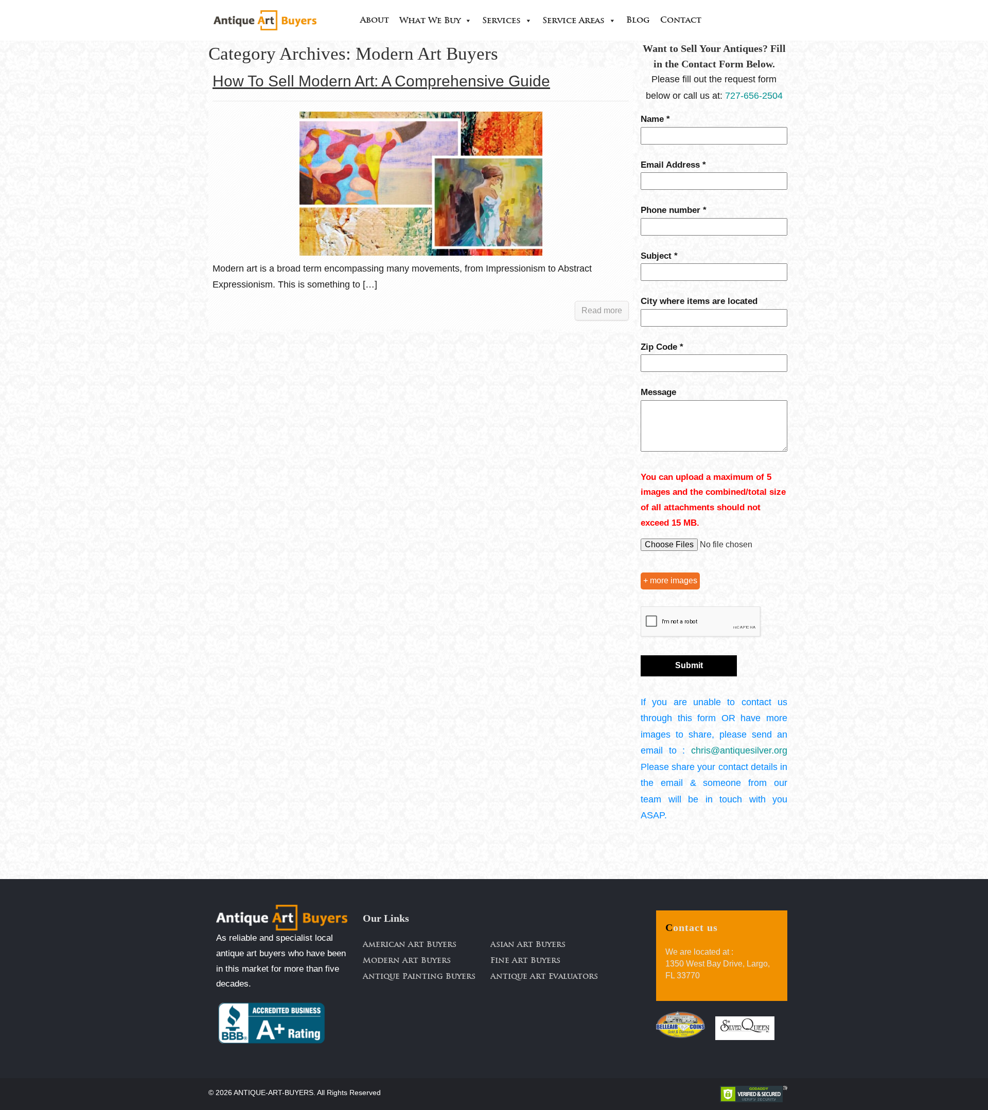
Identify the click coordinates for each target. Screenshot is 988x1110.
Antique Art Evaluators (544, 977)
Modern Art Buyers (407, 961)
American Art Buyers (409, 945)
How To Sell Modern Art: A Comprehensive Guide (381, 81)
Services (501, 21)
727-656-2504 (754, 96)
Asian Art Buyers (528, 945)
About (374, 20)
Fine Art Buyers (525, 961)
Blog (638, 20)
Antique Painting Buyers (419, 977)
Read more (601, 310)
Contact (680, 20)
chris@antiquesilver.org (739, 750)
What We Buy (430, 21)
